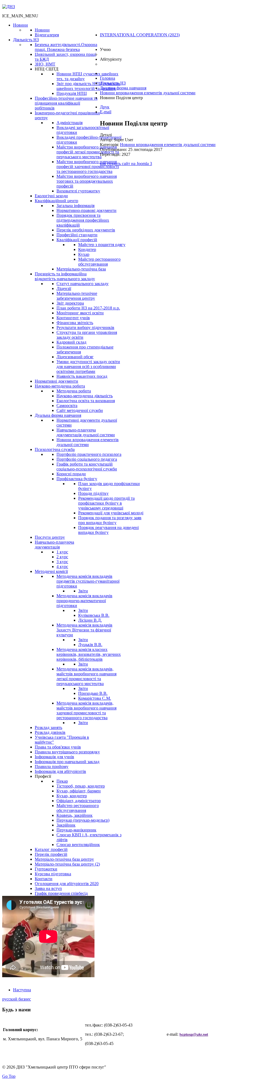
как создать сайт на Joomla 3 (126, 163)
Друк (104, 107)
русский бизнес (16, 999)
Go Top (8, 1076)
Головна (107, 78)
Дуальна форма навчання (123, 88)
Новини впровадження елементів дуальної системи (147, 93)
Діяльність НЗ (113, 83)
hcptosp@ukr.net (193, 1034)
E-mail (105, 111)
